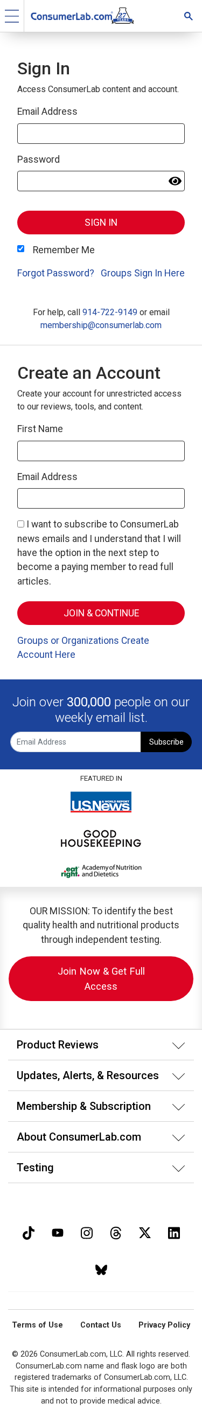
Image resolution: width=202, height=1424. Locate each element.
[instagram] (87, 1232)
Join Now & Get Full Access (101, 978)
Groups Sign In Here (143, 273)
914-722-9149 (109, 312)
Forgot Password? (55, 273)
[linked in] (174, 1232)
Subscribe (166, 742)
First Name (40, 428)
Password (38, 159)
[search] (188, 16)
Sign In (101, 222)
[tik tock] (28, 1232)
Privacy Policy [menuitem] (164, 1325)
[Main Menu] (12, 16)
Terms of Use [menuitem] (37, 1325)
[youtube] (58, 1232)
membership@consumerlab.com (101, 325)
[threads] (116, 1232)
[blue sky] (101, 1268)
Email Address (47, 111)
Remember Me (64, 250)
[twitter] (145, 1232)
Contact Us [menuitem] (100, 1325)
